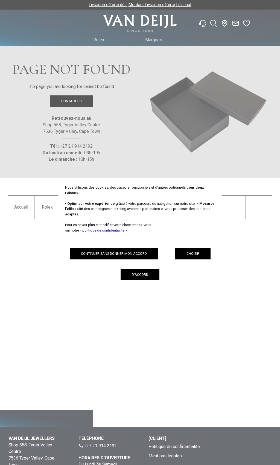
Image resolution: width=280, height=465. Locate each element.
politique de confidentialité (103, 230)
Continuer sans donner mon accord (114, 253)
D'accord (140, 275)
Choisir (192, 253)
